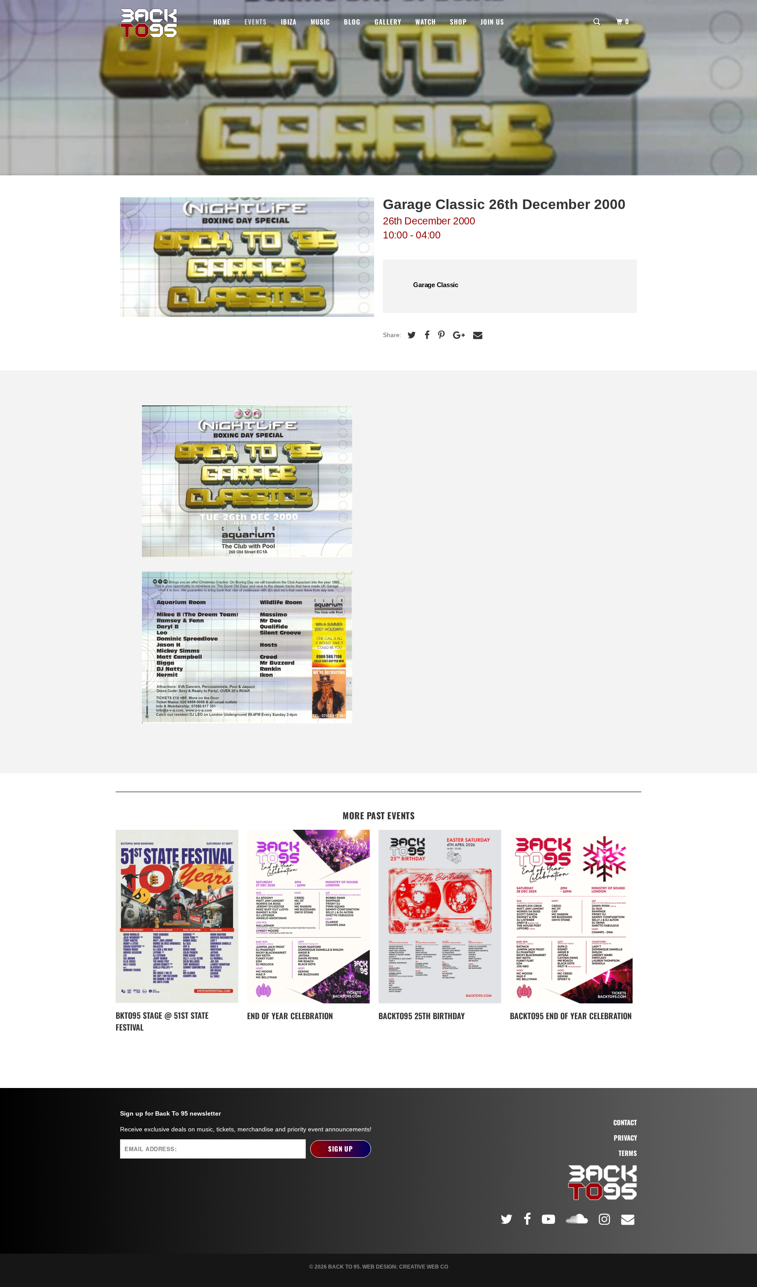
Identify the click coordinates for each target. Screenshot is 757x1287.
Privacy (625, 1137)
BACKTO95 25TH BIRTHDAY (421, 1015)
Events (255, 21)
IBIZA (289, 21)
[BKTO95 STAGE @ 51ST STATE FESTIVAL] (177, 916)
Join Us (492, 21)
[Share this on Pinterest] (440, 335)
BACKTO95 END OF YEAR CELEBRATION (571, 1015)
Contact (625, 1122)
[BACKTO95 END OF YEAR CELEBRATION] (571, 916)
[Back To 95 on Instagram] (606, 1219)
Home (221, 21)
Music (320, 21)
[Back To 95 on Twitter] (507, 1219)
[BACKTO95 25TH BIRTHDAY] (439, 916)
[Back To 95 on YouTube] (550, 1219)
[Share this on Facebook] (426, 335)
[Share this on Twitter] (410, 335)
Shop (458, 21)
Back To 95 (344, 1267)
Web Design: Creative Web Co (405, 1267)
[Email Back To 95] (629, 1219)
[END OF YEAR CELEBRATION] (308, 916)
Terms (628, 1153)
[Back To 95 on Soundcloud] (578, 1217)
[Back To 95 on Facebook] (529, 1219)
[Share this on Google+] (458, 335)
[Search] (598, 21)
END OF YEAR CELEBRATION (290, 1015)
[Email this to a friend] (476, 335)
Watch (425, 21)
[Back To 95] (148, 23)
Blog (352, 21)
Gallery (388, 21)
